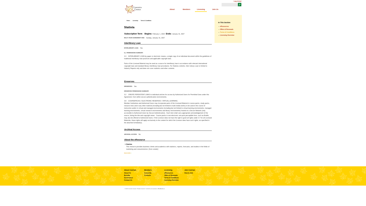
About (172, 9)
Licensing (201, 9)
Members (186, 9)
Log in (236, 1)
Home (128, 20)
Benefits (127, 175)
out (240, 1)
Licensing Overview (227, 35)
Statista (129, 144)
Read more (127, 153)
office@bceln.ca (161, 188)
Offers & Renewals (226, 29)
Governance (128, 178)
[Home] (134, 9)
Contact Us (128, 180)
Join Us (215, 9)
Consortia (147, 173)
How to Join (188, 173)
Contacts (147, 175)
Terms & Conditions (146, 20)
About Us (127, 173)
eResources (224, 26)
